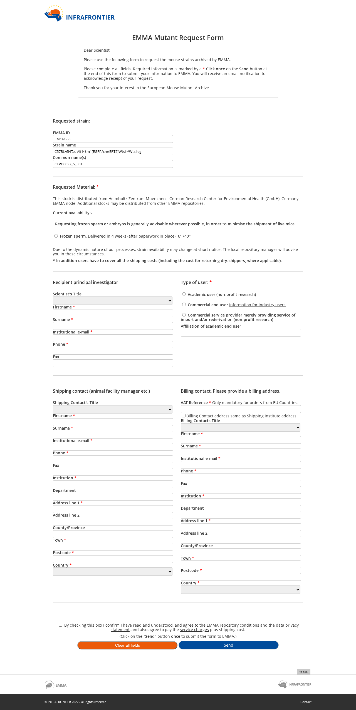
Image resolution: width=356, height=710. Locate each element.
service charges (194, 629)
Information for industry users (257, 304)
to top (304, 672)
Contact (306, 702)
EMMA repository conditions (233, 625)
